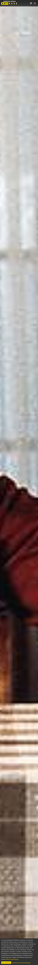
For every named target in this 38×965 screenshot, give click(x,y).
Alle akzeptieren (6, 962)
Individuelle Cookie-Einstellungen (21, 962)
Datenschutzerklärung (12, 959)
